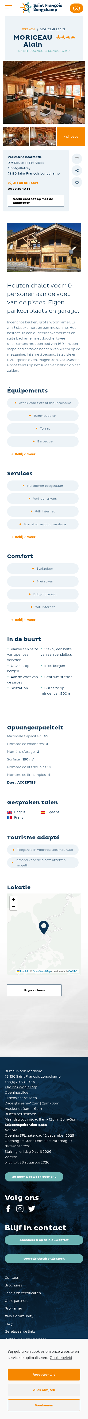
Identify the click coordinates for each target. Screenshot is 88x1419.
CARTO (72, 971)
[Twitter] (31, 1211)
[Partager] (77, 170)
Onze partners (16, 1301)
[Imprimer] (77, 182)
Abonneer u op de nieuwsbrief (44, 1240)
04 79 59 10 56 (19, 189)
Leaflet (23, 971)
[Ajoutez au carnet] (77, 159)
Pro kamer (13, 1308)
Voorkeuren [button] (44, 1405)
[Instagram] (19, 1211)
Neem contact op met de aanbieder (33, 201)
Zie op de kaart (25, 183)
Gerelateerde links (20, 1332)
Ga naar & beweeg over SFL (34, 1177)
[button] (43, 927)
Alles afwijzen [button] (44, 1390)
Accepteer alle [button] (44, 1374)
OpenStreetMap (42, 971)
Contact (12, 1278)
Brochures (13, 1285)
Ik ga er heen (34, 990)
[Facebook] (8, 1211)
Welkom (29, 29)
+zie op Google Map (21, 1087)
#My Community (19, 1316)
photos (71, 137)
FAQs (9, 1324)
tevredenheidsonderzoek (44, 1259)
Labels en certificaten (23, 1293)
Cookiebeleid (61, 1358)
